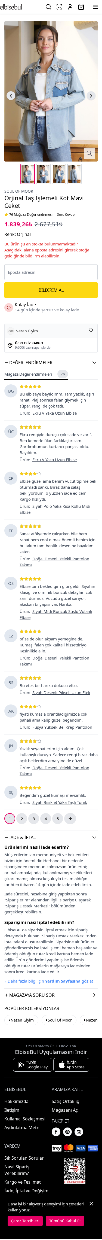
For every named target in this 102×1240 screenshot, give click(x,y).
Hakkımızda (16, 1101)
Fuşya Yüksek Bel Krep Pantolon (62, 727)
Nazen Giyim (22, 1020)
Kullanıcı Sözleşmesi (24, 1119)
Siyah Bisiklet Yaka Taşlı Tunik (59, 802)
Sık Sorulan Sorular (24, 1158)
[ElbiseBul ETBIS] (74, 1171)
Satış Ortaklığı (66, 1101)
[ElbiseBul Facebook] (56, 1131)
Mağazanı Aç (65, 1110)
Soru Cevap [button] (66, 214)
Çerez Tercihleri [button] (25, 1220)
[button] (51, 362)
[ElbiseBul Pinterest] (67, 1131)
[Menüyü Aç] (95, 7)
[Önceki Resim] (11, 95)
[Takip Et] (91, 330)
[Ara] (48, 7)
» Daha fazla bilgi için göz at (48, 981)
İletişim (11, 1110)
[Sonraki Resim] (91, 95)
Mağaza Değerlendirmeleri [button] (34, 374)
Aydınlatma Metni (22, 1127)
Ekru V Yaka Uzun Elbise (54, 413)
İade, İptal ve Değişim (26, 1191)
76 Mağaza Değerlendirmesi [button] (30, 214)
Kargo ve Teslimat (22, 1182)
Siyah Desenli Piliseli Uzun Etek (61, 692)
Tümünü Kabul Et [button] (65, 1220)
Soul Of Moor (18, 191)
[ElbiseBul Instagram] (79, 1131)
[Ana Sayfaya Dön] (11, 7)
